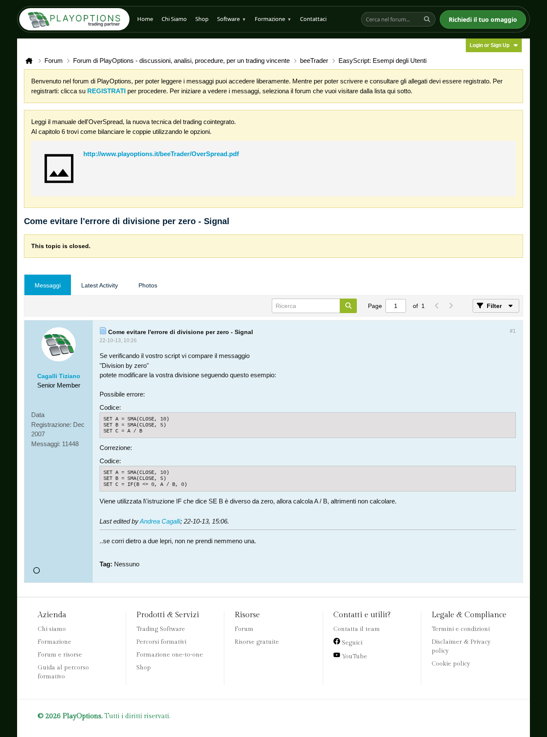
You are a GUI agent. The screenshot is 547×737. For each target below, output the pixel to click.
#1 (513, 331)
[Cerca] (428, 19)
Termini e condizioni (461, 629)
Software (231, 19)
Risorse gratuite (257, 642)
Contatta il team (356, 629)
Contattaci (313, 19)
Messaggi (48, 285)
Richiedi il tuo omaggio (483, 19)
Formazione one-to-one (169, 654)
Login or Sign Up (489, 45)
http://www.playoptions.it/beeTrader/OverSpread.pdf (161, 153)
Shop (202, 19)
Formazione (273, 19)
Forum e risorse (60, 654)
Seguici (351, 642)
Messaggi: (45, 443)
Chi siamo (52, 629)
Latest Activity (99, 285)
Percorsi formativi (161, 642)
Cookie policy (451, 663)
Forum (244, 629)
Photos (147, 285)
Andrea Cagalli (160, 521)
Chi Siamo (174, 19)
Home (145, 19)
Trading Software (160, 629)
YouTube (353, 656)
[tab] (47, 285)
